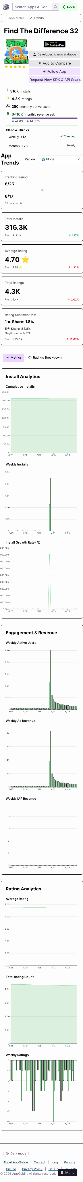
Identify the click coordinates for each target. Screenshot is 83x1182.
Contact (39, 1162)
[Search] (55, 7)
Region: (30, 159)
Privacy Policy (32, 1169)
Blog (55, 1162)
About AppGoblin (15, 1162)
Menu (69, 1172)
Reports (69, 1162)
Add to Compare (57, 63)
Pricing (11, 1169)
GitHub (53, 1169)
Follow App (56, 71)
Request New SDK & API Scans (55, 79)
